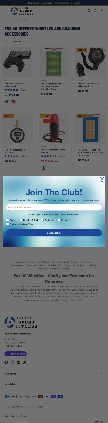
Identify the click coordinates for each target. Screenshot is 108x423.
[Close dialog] (102, 179)
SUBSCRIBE (54, 233)
